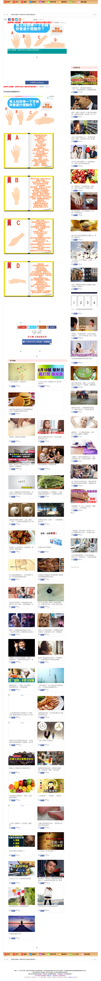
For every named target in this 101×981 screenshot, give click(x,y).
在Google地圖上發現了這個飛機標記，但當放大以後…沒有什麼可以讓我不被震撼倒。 (50, 604)
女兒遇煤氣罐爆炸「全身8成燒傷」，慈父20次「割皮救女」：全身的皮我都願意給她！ (83, 557)
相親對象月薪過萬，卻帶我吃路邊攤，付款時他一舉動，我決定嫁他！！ (49, 770)
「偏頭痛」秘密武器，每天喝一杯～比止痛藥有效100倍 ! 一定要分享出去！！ (83, 532)
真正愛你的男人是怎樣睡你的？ (19, 906)
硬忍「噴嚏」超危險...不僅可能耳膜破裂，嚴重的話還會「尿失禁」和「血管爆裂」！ (84, 114)
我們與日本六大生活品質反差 (48, 906)
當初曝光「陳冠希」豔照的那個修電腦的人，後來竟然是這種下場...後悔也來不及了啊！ (50, 880)
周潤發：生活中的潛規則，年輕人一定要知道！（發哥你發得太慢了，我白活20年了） (21, 659)
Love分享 (94, 14)
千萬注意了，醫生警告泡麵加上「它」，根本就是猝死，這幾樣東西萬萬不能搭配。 (83, 89)
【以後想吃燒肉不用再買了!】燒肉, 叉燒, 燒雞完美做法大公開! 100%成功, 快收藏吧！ (21, 714)
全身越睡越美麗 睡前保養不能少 (82, 358)
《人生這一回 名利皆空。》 (47, 851)
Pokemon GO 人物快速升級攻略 (20, 878)
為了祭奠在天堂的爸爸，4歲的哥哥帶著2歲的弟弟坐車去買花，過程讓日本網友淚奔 (83, 483)
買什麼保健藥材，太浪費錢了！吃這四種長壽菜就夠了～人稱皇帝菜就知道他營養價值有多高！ (50, 494)
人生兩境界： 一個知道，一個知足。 (50, 796)
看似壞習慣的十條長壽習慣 (47, 464)
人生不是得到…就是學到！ (18, 382)
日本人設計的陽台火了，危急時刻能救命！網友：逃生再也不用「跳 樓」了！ (83, 139)
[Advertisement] (50, 9)
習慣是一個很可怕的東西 (17, 437)
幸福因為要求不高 (15, 934)
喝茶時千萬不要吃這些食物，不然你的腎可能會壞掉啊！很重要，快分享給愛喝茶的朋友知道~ (21, 742)
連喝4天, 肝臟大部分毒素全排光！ (20, 768)
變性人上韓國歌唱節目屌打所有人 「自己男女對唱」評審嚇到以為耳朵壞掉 (21, 632)
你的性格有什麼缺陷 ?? (17, 851)
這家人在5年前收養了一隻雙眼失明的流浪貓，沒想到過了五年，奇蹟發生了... (50, 632)
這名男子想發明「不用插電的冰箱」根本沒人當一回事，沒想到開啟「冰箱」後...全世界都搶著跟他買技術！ (21, 604)
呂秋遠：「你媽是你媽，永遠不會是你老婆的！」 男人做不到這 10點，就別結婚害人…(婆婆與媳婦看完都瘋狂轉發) (83, 336)
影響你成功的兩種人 (45, 547)
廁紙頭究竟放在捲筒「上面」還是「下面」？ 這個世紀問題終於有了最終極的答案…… (21, 521)
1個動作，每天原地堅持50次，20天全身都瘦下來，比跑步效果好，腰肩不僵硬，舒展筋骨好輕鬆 (83, 458)
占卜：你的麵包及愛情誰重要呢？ (82, 309)
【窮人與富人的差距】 (45, 740)
